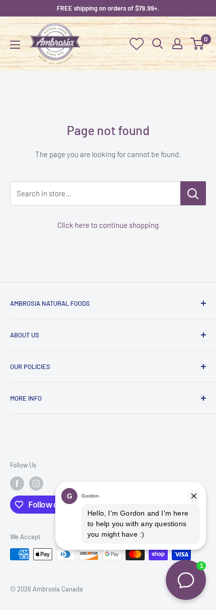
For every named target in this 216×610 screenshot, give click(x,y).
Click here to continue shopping (108, 224)
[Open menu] (15, 45)
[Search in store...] (193, 193)
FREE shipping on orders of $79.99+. (108, 8)
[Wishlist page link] (137, 44)
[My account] (177, 43)
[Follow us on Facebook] (17, 483)
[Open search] (157, 43)
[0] (197, 44)
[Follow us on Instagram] (36, 483)
